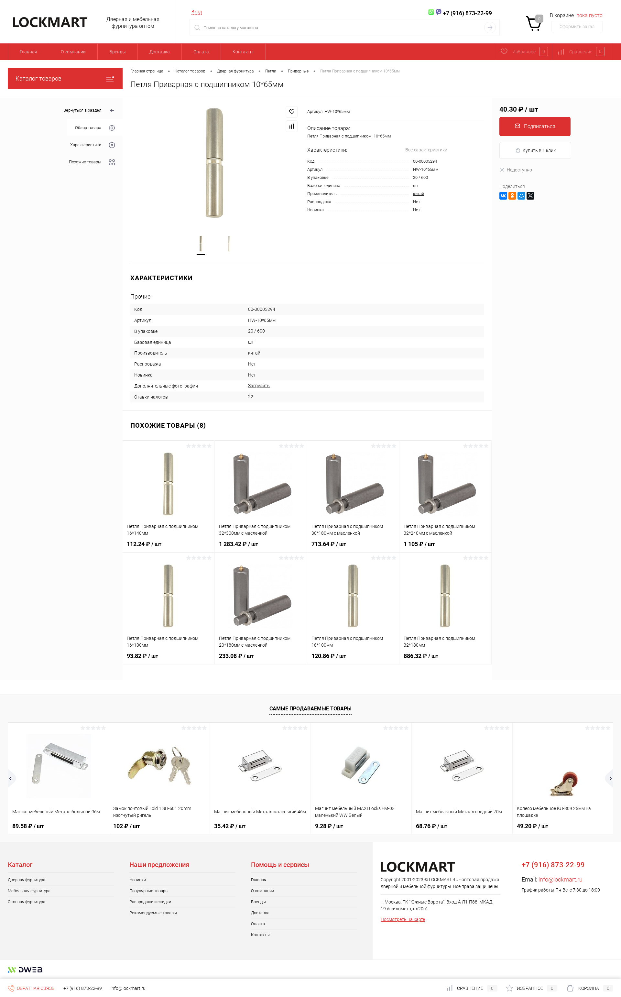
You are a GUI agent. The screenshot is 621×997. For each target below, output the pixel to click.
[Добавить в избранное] (292, 112)
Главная (28, 51)
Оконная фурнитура (26, 901)
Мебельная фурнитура (29, 890)
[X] (530, 196)
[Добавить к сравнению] (292, 126)
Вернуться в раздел (82, 110)
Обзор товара (88, 127)
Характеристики (85, 144)
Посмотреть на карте (403, 919)
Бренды (117, 51)
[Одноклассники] (512, 196)
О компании (73, 51)
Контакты (243, 51)
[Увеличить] (215, 162)
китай (418, 193)
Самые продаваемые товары (310, 709)
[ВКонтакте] (503, 196)
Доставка (159, 51)
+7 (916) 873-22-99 (82, 988)
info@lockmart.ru (561, 879)
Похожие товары (85, 161)
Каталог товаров (38, 78)
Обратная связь (35, 988)
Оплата (201, 51)
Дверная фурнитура (26, 879)
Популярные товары (149, 890)
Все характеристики (426, 149)
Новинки (137, 879)
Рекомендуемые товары (153, 912)
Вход (196, 11)
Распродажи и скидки (150, 901)
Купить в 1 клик (539, 150)
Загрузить (259, 385)
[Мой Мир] (521, 196)
